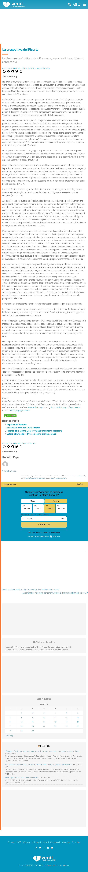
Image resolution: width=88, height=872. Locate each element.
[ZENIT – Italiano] (25, 4)
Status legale (55, 842)
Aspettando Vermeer (17, 424)
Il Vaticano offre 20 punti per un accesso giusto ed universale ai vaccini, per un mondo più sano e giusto (42, 751)
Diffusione (26, 842)
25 (55, 726)
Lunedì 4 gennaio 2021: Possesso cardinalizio (21, 778)
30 (33, 731)
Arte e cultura (43, 68)
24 (44, 726)
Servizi (46, 842)
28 (10, 731)
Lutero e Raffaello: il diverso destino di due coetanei (31, 434)
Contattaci (76, 842)
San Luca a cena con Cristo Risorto (23, 427)
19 (66, 722)
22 (21, 726)
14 (10, 722)
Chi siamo (12, 842)
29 (21, 731)
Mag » (12, 736)
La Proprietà (37, 842)
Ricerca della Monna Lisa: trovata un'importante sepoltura (34, 431)
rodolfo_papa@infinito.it (19, 410)
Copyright (66, 842)
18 (55, 722)
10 (44, 717)
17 (44, 722)
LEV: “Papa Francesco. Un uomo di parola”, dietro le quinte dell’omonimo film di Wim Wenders (38, 764)
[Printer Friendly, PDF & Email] (10, 415)
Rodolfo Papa (28, 68)
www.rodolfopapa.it (36, 407)
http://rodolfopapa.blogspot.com (66, 407)
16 (33, 722)
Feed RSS (45, 746)
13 (78, 717)
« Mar (6, 736)
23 (33, 726)
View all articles (9, 471)
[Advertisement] (44, 26)
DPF (19, 842)
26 (66, 726)
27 (78, 726)
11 (55, 717)
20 (78, 722)
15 (21, 722)
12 (66, 717)
